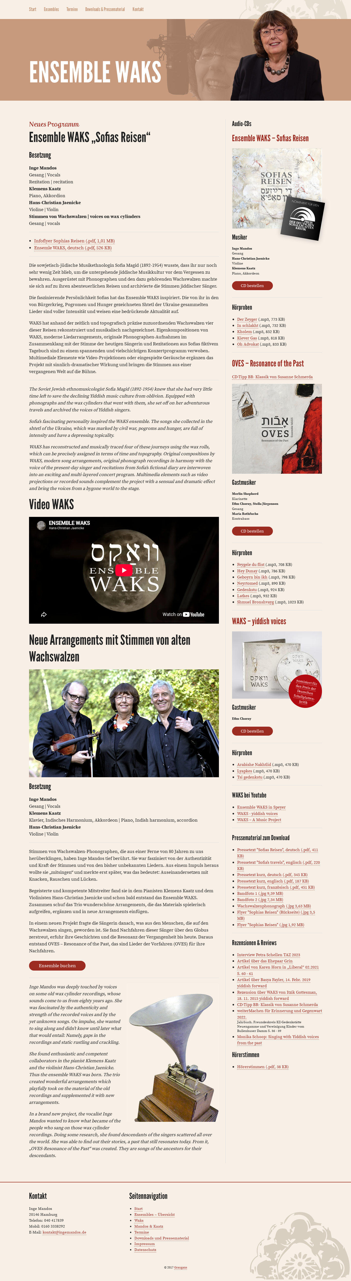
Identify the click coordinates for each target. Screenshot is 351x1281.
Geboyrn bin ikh (252, 577)
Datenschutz (145, 1249)
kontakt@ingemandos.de (64, 1232)
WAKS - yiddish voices (257, 813)
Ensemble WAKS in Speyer (261, 807)
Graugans (180, 1267)
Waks (139, 1220)
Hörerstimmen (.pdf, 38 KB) (263, 1066)
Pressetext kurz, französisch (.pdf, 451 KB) (276, 887)
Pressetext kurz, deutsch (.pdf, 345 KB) (272, 874)
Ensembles (51, 9)
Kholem (244, 331)
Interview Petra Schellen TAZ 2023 (268, 954)
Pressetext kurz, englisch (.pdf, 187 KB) (273, 881)
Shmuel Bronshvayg (255, 602)
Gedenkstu (247, 589)
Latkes (243, 596)
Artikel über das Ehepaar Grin (265, 961)
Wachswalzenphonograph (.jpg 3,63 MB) (274, 906)
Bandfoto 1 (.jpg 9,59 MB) (260, 893)
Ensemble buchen (57, 965)
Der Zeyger (247, 319)
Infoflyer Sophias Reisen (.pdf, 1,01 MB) (74, 241)
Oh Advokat (248, 344)
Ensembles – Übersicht (154, 1214)
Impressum (144, 1243)
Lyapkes (244, 771)
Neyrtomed (247, 583)
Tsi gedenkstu (249, 777)
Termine (72, 9)
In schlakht (247, 325)
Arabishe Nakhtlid (254, 764)
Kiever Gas (247, 338)
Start (32, 9)
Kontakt (138, 9)
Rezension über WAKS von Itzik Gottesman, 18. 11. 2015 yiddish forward (277, 995)
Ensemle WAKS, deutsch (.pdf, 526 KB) (73, 247)
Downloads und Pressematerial (161, 1238)
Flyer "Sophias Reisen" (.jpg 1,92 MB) (270, 924)
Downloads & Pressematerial (105, 9)
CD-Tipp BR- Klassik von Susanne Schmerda (272, 376)
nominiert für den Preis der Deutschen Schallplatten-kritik (305, 691)
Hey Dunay (247, 571)
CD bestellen (252, 285)
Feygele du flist (250, 564)
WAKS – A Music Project (259, 819)
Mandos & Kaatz (148, 1226)
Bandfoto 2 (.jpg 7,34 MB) (260, 899)
